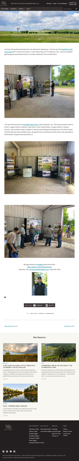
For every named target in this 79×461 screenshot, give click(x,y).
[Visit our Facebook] (11, 452)
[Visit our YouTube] (3, 452)
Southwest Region (34, 438)
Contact (55, 3)
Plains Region (33, 440)
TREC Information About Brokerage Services (33, 455)
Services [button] (21, 9)
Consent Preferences (8, 457)
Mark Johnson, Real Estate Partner (39, 267)
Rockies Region (33, 433)
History (65, 429)
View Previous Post (11, 326)
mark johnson (34, 313)
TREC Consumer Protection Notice (11, 455)
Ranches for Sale (34, 429)
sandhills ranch (50, 313)
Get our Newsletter (62, 3)
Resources (49, 3)
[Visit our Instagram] (7, 452)
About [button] (28, 9)
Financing (54, 429)
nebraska (41, 313)
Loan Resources (56, 431)
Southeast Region (34, 436)
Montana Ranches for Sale (36, 442)
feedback (40, 264)
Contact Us (55, 436)
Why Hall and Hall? (45, 429)
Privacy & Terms (62, 455)
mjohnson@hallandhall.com (39, 269)
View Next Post (69, 326)
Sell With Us (14, 9)
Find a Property (4, 9)
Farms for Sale (33, 431)
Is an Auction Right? (46, 431)
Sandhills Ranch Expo (30, 124)
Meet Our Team (56, 433)
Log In (71, 4)
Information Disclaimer (51, 455)
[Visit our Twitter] (14, 452)
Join (75, 4)
